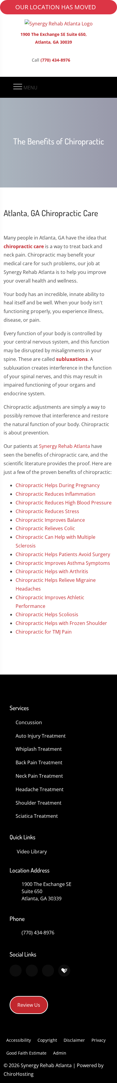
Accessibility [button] (18, 1040)
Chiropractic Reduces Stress (47, 511)
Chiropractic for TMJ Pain (44, 632)
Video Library (32, 851)
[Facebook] (32, 971)
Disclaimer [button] (74, 1040)
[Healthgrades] (64, 971)
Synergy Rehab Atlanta (64, 446)
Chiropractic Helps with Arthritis (52, 571)
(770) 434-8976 (55, 60)
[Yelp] (48, 971)
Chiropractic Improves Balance (50, 520)
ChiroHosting (19, 1074)
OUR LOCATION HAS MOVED (55, 7)
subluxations (72, 359)
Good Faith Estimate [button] (26, 1053)
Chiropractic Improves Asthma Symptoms (63, 563)
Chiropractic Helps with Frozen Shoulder (61, 623)
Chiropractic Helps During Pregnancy (58, 485)
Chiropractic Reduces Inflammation (55, 494)
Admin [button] (59, 1053)
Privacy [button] (99, 1040)
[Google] (16, 971)
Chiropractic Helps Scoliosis (47, 614)
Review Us (28, 1005)
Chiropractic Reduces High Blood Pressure (64, 502)
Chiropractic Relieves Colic (45, 528)
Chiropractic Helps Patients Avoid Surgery (63, 554)
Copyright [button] (47, 1040)
